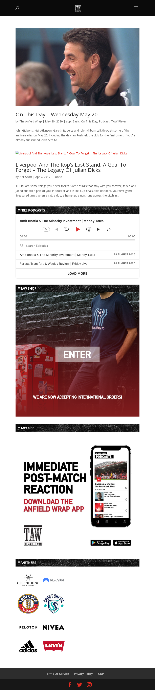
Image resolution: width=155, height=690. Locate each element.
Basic (76, 121)
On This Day (89, 121)
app (68, 121)
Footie (57, 177)
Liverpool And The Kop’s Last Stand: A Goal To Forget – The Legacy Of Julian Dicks (71, 167)
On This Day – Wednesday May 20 (57, 114)
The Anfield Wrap (30, 121)
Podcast (104, 121)
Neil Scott (25, 177)
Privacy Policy (83, 674)
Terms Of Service (57, 674)
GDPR (102, 674)
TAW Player (118, 121)
